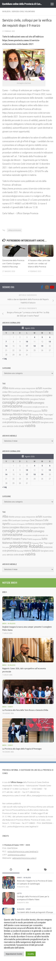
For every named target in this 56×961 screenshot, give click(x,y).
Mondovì (18, 414)
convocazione (12, 406)
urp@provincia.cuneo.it (17, 855)
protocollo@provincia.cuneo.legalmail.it (22, 851)
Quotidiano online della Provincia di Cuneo (22, 3)
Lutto (19, 893)
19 (42, 346)
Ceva (32, 391)
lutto (44, 410)
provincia (11, 422)
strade (21, 426)
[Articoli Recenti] (10, 870)
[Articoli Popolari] (28, 870)
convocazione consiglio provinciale (34, 407)
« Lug (4, 358)
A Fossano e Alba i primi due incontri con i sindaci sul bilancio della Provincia (39, 263)
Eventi (10, 707)
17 (27, 346)
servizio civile (12, 426)
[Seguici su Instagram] (47, 287)
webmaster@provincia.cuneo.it (24, 858)
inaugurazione (36, 411)
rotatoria (27, 422)
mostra (27, 414)
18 (34, 346)
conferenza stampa (33, 395)
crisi (46, 407)
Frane (29, 410)
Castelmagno (25, 392)
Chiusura (39, 391)
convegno (38, 403)
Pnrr (3, 419)
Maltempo (7, 414)
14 (6, 346)
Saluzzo (36, 422)
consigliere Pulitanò (37, 399)
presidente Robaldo (26, 418)
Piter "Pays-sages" (46, 414)
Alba (5, 388)
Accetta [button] (31, 954)
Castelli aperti (16, 392)
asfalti (39, 388)
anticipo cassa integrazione (25, 388)
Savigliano (45, 422)
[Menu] (52, 4)
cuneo (6, 410)
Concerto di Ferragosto (17, 396)
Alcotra (11, 388)
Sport (28, 909)
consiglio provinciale (17, 402)
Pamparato (35, 415)
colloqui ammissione (14, 230)
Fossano (15, 410)
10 (27, 341)
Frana (24, 410)
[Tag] (45, 870)
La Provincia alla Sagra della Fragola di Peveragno (22, 749)
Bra (10, 391)
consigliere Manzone (19, 398)
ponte (7, 419)
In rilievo (6, 11)
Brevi (4, 624)
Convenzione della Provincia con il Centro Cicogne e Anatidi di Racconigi (13, 263)
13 (50, 341)
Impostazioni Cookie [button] (14, 954)
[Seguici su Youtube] (52, 287)
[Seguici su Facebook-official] (42, 287)
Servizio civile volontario (23, 11)
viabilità (30, 426)
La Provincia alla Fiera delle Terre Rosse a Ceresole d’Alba (25, 710)
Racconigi (20, 422)
